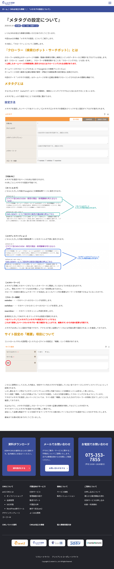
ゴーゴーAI (6, 517)
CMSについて (7, 486)
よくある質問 (35, 513)
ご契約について (90, 486)
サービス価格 (62, 491)
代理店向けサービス (38, 486)
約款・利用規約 (90, 504)
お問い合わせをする (57, 468)
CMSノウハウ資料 (9, 524)
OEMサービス (35, 491)
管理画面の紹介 (36, 496)
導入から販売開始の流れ (94, 496)
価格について (62, 486)
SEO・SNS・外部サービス (30, 26)
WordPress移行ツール (15, 508)
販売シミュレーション (66, 496)
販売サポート (35, 500)
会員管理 (10, 500)
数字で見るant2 (36, 508)
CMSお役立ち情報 (37, 524)
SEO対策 (10, 504)
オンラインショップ (15, 496)
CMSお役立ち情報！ (18, 9)
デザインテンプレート (11, 513)
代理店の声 (34, 504)
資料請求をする (19, 468)
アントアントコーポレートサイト (65, 556)
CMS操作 (18, 26)
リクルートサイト (43, 556)
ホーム (5, 9)
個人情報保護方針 (64, 524)
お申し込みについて (92, 491)
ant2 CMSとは (8, 491)
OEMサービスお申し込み (94, 500)
